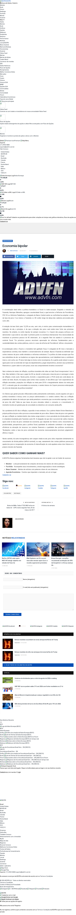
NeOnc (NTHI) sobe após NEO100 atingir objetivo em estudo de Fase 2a (11, 560)
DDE (1, 63)
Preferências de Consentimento (10, 851)
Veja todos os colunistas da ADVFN (19, 665)
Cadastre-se (4, 221)
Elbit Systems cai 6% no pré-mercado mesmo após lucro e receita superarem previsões (37, 560)
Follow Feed (3, 53)
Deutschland (5, 164)
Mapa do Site (4, 841)
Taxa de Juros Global (6, 99)
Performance (4, 38)
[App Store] (4, 868)
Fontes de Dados (5, 849)
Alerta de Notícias (5, 47)
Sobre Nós (3, 832)
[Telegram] (31, 889)
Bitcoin (11, 200)
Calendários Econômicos (7, 97)
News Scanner (4, 45)
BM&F (2, 84)
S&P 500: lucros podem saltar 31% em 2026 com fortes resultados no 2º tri (39, 686)
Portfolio (2, 13)
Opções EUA (4, 86)
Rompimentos (4, 70)
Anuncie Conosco (5, 845)
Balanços (3, 32)
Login (19, 772)
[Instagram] (4, 889)
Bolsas (2, 91)
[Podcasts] (45, 889)
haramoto (17, 642)
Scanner (2, 17)
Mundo (2, 15)
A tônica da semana (48, 505)
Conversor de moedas (7, 61)
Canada (3, 160)
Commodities (4, 88)
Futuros (2, 80)
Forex (1, 76)
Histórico (2, 36)
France (3, 162)
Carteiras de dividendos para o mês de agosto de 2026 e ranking (36, 678)
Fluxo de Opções (5, 68)
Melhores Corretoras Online (8, 847)
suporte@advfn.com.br (7, 147)
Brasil (2, 156)
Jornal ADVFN (4, 43)
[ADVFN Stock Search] (0, 3)
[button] (9, 897)
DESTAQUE (17, 493)
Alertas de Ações (5, 57)
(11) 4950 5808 (5, 145)
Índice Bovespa (19, 175)
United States (5, 152)
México (3, 168)
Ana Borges (14, 250)
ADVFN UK (4, 154)
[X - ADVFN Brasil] (14, 889)
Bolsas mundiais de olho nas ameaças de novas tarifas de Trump (36, 652)
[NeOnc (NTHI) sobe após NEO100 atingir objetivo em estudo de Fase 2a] (13, 549)
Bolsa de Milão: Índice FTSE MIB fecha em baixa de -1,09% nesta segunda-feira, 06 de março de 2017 (21, 508)
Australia (3, 158)
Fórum (2, 9)
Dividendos (3, 34)
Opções (2, 30)
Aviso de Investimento (7, 886)
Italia (2, 166)
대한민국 (3, 173)
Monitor (2, 5)
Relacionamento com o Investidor (10, 836)
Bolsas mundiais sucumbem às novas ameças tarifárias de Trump (36, 639)
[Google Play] (4, 870)
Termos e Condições (46, 876)
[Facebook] (23, 889)
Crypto (2, 78)
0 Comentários (33, 250)
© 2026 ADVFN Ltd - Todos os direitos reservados (15, 880)
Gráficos (2, 28)
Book (1, 7)
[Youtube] (38, 889)
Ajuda (2, 838)
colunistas (7, 493)
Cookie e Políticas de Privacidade (10, 884)
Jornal (2, 857)
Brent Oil (13, 209)
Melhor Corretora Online (7, 72)
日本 (2, 170)
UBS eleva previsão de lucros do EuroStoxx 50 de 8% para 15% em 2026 (38, 704)
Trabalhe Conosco (5, 834)
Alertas (2, 55)
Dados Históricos (5, 65)
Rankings (3, 11)
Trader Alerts (4, 59)
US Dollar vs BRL (20, 192)
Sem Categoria (7, 241)
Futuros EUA (4, 82)
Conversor (3, 864)
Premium (17, 140)
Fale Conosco (4, 149)
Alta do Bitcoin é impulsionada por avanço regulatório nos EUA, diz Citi (37, 695)
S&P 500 (13, 184)
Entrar (2, 140)
